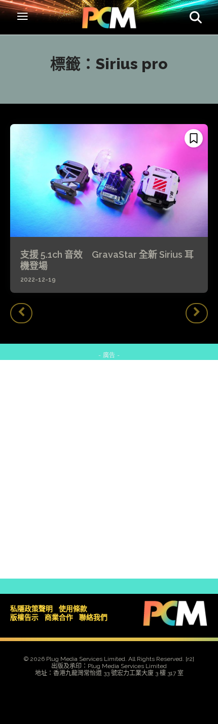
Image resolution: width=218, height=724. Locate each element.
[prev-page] (21, 313)
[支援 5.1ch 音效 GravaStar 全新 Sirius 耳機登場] (109, 180)
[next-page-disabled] (197, 313)
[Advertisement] (109, 469)
